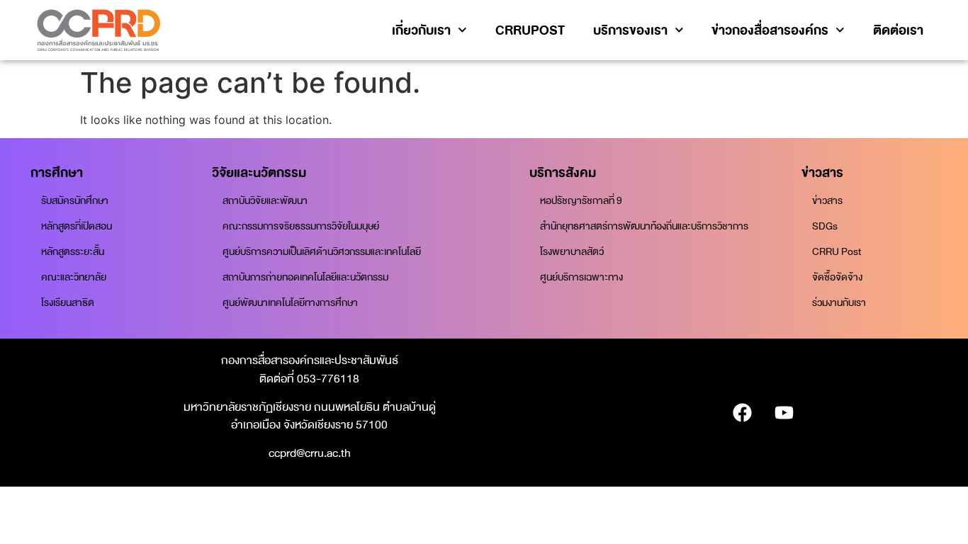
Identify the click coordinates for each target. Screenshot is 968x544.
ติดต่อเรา (898, 30)
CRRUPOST (530, 30)
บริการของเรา (630, 30)
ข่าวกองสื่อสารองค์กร (769, 30)
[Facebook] (742, 413)
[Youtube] (784, 413)
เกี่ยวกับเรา (421, 30)
